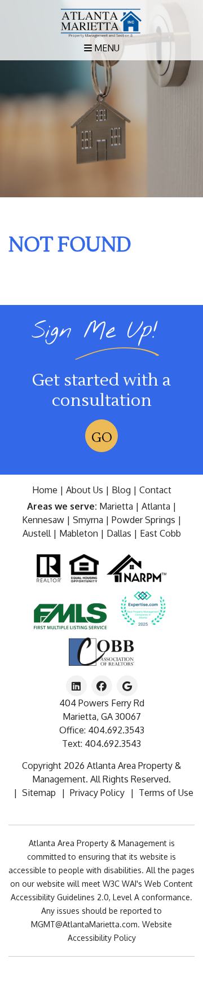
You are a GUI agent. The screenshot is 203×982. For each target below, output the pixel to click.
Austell (37, 533)
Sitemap (39, 792)
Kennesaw (43, 519)
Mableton (78, 533)
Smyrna (88, 519)
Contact (155, 490)
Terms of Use (166, 792)
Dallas (119, 533)
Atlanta (156, 506)
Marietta (116, 506)
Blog (121, 490)
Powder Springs (143, 519)
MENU (106, 48)
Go (101, 437)
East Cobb (160, 533)
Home (45, 490)
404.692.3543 (116, 730)
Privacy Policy (97, 792)
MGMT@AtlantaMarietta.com (84, 924)
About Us (84, 490)
